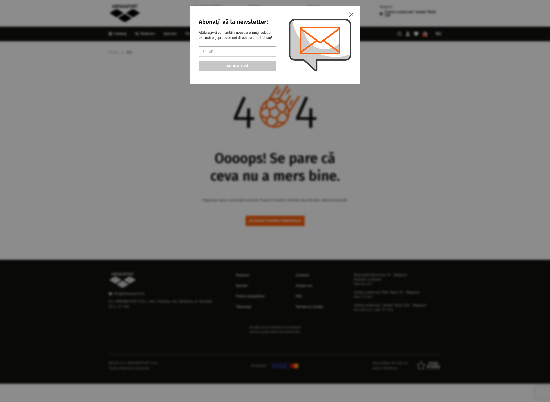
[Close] (351, 14)
